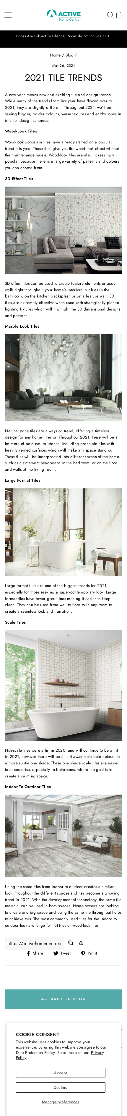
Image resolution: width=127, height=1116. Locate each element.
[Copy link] (70, 943)
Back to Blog (68, 998)
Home (55, 55)
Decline (60, 1087)
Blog (70, 55)
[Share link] (81, 943)
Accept (60, 1073)
